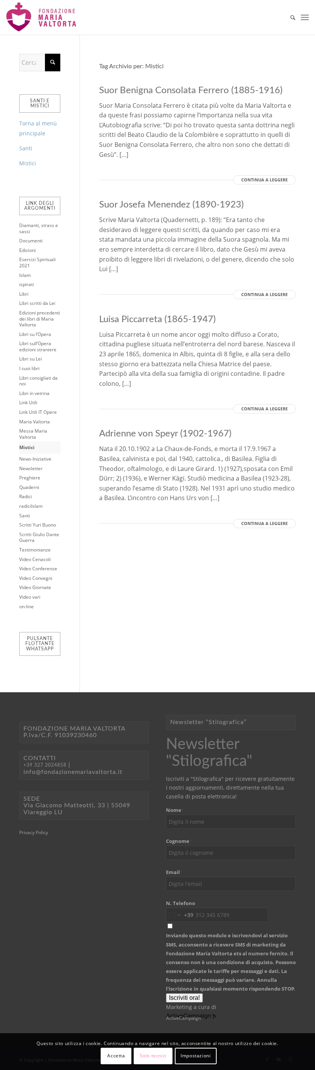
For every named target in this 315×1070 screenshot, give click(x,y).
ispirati (26, 284)
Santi (25, 148)
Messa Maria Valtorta (33, 434)
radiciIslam (31, 506)
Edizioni (27, 250)
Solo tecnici (153, 1055)
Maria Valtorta (34, 421)
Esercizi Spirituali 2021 (37, 262)
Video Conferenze (38, 568)
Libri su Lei (30, 359)
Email (174, 872)
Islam (25, 275)
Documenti (31, 240)
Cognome (179, 841)
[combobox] (179, 915)
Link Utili (28, 402)
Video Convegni (35, 578)
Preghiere (29, 477)
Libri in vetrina (34, 393)
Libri (23, 294)
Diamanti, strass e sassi (38, 228)
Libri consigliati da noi (38, 381)
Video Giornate (35, 587)
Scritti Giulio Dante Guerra (39, 537)
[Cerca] (289, 17)
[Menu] (305, 17)
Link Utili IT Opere (38, 412)
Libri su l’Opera (35, 334)
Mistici (27, 163)
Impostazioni (196, 1055)
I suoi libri (29, 368)
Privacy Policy (33, 832)
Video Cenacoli (35, 559)
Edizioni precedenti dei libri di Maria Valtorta (39, 318)
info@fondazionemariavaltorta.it (73, 772)
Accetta (116, 1055)
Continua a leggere (264, 180)
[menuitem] (289, 17)
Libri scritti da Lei (37, 303)
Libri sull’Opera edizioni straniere (37, 346)
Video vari (29, 597)
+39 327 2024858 (44, 765)
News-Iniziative (35, 459)
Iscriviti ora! (184, 997)
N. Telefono (180, 903)
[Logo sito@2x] (42, 17)
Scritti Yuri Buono (37, 525)
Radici (25, 496)
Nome (175, 810)
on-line (26, 606)
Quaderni (29, 487)
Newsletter (31, 468)
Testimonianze (35, 550)
